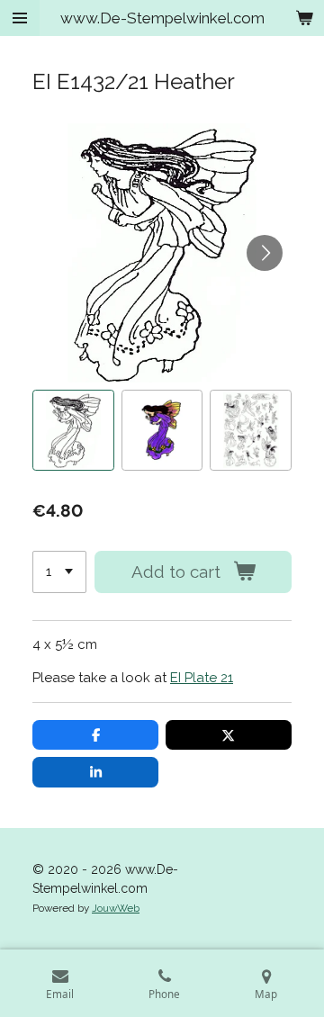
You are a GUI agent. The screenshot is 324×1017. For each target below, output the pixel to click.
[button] (73, 431)
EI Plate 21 (201, 678)
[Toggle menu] (20, 18)
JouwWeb (116, 908)
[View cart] (304, 18)
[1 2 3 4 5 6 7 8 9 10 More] (59, 572)
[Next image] (265, 253)
